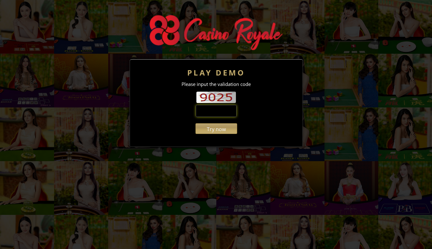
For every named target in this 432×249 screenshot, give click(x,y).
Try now (216, 129)
